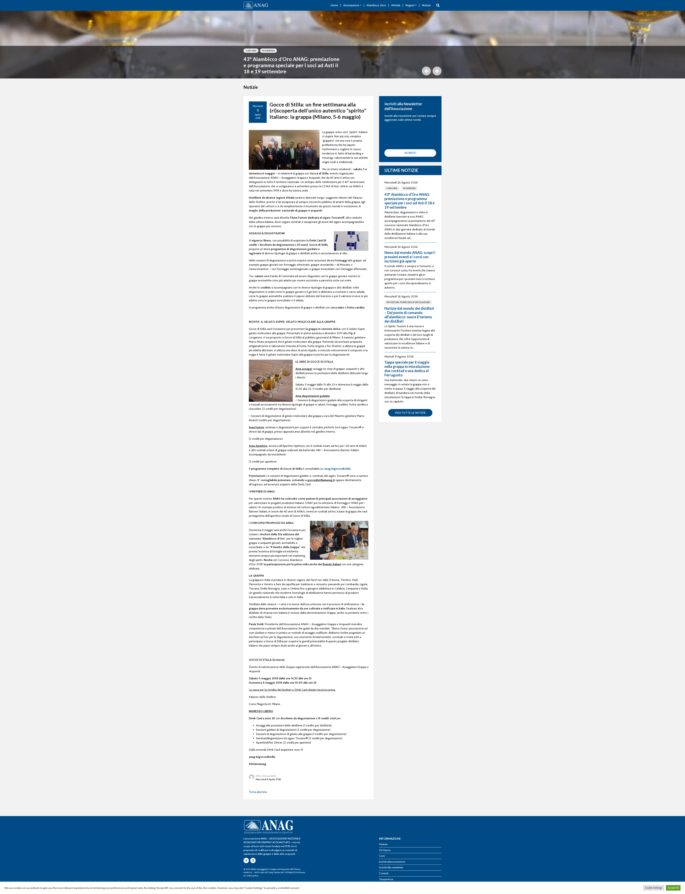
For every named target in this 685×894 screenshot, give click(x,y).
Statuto (383, 844)
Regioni (410, 5)
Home (334, 5)
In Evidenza (268, 50)
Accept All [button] (673, 887)
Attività (395, 5)
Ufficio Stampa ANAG (266, 776)
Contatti (383, 873)
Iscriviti (410, 153)
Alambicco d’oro (376, 5)
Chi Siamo (385, 850)
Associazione (351, 5)
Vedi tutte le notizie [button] (410, 412)
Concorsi (251, 50)
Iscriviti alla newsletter (391, 867)
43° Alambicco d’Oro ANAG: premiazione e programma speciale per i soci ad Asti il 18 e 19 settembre (291, 65)
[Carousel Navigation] (342, 71)
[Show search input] (438, 5)
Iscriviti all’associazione (392, 861)
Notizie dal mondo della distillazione (408, 302)
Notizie (426, 5)
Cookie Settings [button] (653, 887)
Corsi (382, 855)
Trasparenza (386, 879)
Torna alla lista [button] (258, 792)
